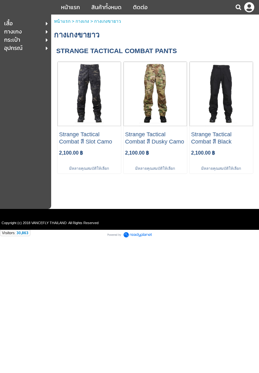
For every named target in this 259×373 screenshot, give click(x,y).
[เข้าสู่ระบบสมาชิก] (249, 7)
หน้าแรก (62, 21)
